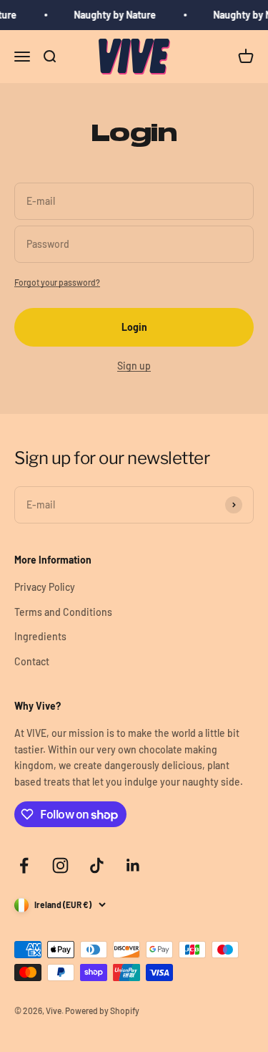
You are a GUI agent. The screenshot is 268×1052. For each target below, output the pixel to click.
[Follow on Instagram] (60, 865)
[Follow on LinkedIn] (133, 865)
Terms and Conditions (63, 612)
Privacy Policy (44, 587)
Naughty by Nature (114, 15)
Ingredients (40, 636)
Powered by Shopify (102, 1010)
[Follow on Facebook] (24, 865)
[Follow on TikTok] (96, 865)
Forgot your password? (57, 282)
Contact (31, 661)
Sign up (134, 365)
